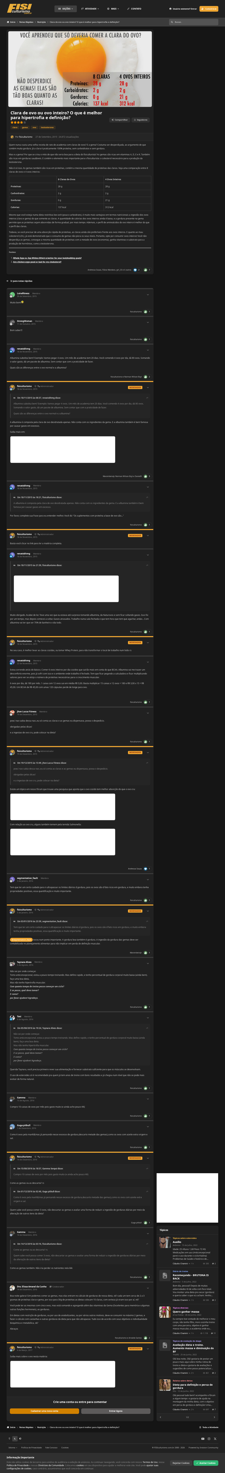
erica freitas (178, 1314)
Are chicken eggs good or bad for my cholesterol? (37, 261)
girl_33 (119, 270)
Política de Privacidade (31, 1447)
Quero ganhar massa (186, 1311)
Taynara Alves (24, 962)
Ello (174, 1391)
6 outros (127, 270)
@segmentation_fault (21, 939)
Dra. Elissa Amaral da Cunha (31, 1286)
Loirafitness (23, 293)
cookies (80, 1465)
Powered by (203, 1447)
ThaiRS (176, 1354)
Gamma (21, 1097)
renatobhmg (23, 348)
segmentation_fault (27, 878)
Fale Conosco (51, 1447)
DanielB (138, 476)
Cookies (65, 1447)
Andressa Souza (94, 270)
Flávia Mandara (108, 270)
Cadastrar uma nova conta (44, 1410)
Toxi (19, 1016)
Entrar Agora (115, 1410)
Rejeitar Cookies (181, 1463)
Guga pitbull (23, 1125)
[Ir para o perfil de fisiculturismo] (12, 137)
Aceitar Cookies (208, 1463)
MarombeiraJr (108, 476)
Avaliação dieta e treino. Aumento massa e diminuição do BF (193, 1348)
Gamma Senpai (49, 1168)
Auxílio (177, 1242)
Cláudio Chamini (180, 1263)
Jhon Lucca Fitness (26, 711)
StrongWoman (24, 321)
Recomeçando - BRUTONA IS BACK (191, 1276)
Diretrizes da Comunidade (51, 1465)
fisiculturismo (25, 136)
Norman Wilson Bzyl (133, 376)
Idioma (12, 1447)
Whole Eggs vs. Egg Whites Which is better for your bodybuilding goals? (47, 258)
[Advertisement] (187, 1198)
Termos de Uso (150, 1462)
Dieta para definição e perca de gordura (193, 1386)
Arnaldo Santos (135, 1338)
